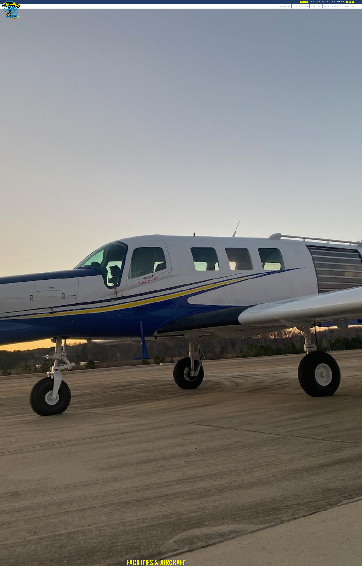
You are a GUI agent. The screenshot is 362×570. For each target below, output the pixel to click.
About (318, 2)
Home (312, 2)
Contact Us (340, 2)
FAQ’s (323, 2)
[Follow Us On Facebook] (347, 1)
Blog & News (331, 2)
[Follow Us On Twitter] (350, 1)
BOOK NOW (304, 2)
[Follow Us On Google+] (353, 1)
